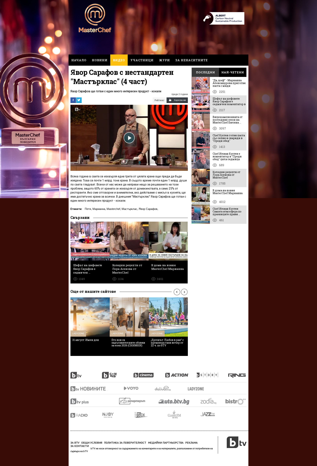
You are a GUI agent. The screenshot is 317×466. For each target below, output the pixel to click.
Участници (142, 60)
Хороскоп (212, 401)
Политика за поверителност (125, 442)
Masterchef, (114, 208)
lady (212, 373)
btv (86, 373)
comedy (118, 373)
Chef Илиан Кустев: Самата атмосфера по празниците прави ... (227, 211)
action (181, 373)
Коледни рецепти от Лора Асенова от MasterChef (226, 174)
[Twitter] (79, 100)
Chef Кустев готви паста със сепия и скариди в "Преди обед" (229, 138)
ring (237, 373)
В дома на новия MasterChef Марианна (228, 192)
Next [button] (184, 292)
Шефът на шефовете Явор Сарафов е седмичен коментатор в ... (229, 103)
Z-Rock (151, 415)
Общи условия (91, 442)
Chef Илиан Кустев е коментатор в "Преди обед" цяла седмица (227, 156)
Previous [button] (177, 292)
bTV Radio (86, 415)
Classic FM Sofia (184, 414)
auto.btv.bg (174, 402)
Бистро (236, 401)
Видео (119, 60)
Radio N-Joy (119, 415)
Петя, (88, 208)
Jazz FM (208, 414)
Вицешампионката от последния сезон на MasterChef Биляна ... (228, 119)
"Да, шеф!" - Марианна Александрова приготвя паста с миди (229, 83)
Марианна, (99, 208)
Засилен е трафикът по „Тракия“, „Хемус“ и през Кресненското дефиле (128, 342)
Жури (164, 60)
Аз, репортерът (132, 401)
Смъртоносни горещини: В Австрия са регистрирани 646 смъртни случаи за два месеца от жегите (168, 345)
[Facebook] (73, 100)
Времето (163, 388)
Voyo (131, 388)
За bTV (74, 442)
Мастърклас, (130, 208)
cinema (149, 373)
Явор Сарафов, (148, 208)
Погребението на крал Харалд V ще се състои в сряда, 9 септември (88, 342)
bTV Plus (86, 401)
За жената (197, 389)
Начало (78, 60)
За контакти (79, 446)
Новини (100, 60)
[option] (90, 326)
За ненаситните (191, 60)
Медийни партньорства (165, 442)
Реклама (191, 442)
